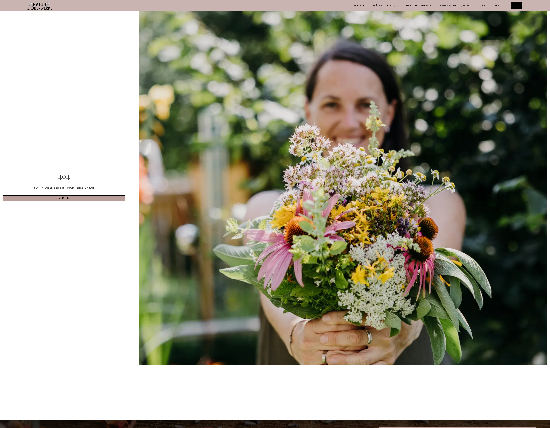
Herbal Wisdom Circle (418, 5)
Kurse (482, 5)
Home (357, 5)
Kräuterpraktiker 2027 (385, 5)
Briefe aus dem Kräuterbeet (455, 5)
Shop (496, 5)
